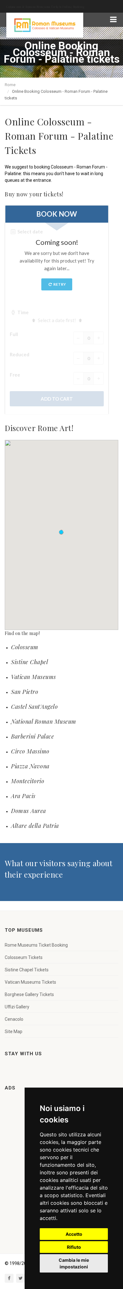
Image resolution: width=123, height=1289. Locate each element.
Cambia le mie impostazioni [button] (74, 1263)
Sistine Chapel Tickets (27, 969)
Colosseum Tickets (24, 957)
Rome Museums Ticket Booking (36, 945)
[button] (61, 532)
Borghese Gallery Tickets (29, 994)
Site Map (13, 1031)
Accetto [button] (74, 1234)
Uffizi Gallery (17, 1006)
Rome (10, 84)
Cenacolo (14, 1019)
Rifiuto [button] (74, 1247)
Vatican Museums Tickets (30, 982)
